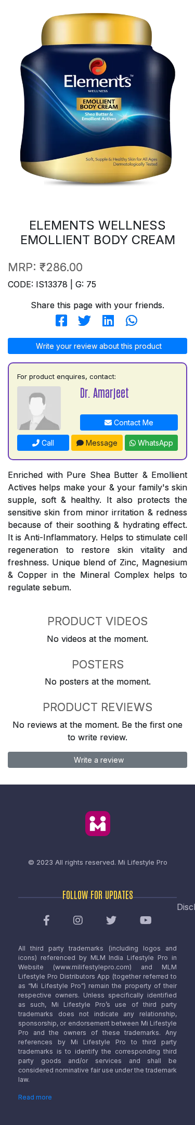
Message (101, 442)
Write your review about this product (98, 346)
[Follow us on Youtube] (145, 921)
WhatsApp (154, 442)
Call (47, 442)
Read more (35, 1097)
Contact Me (132, 422)
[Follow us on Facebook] (46, 921)
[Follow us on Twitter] (111, 921)
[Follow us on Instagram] (78, 921)
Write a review (98, 759)
